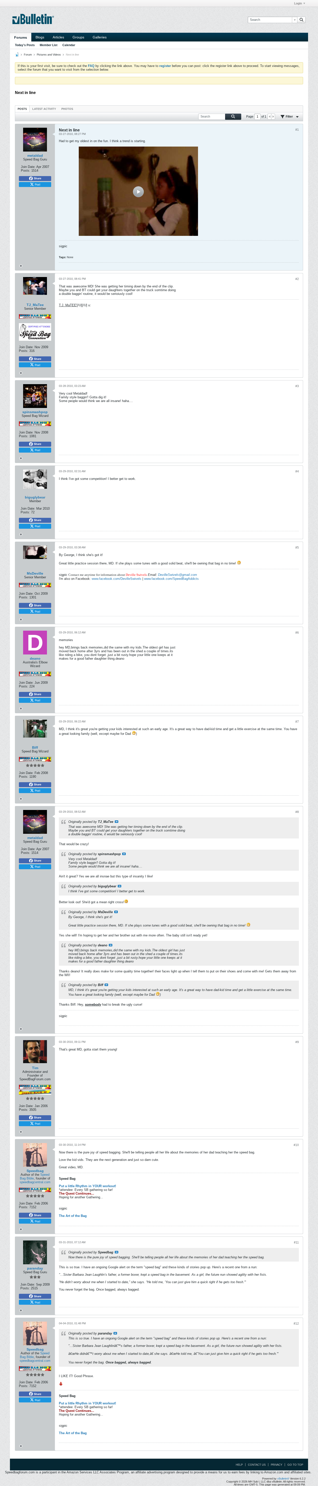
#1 (297, 129)
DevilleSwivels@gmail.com (177, 575)
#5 (297, 547)
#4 (297, 471)
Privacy (276, 1464)
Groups (78, 37)
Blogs (40, 37)
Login (298, 3)
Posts (22, 108)
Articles (58, 37)
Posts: (25, 170)
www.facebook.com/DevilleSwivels (116, 579)
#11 (296, 1242)
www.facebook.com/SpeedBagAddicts (171, 579)
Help (239, 1464)
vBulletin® (283, 1478)
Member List (48, 45)
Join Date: (28, 167)
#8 (297, 812)
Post (37, 184)
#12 (296, 1323)
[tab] (22, 108)
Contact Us (257, 1464)
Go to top (295, 1464)
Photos (67, 108)
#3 (297, 386)
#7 (297, 721)
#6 (297, 632)
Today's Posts (25, 45)
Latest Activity (44, 108)
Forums (20, 37)
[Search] (301, 20)
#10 (296, 1145)
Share (37, 178)
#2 (297, 279)
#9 (297, 1042)
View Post (116, 821)
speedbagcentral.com (35, 1182)
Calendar (68, 45)
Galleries (100, 37)
